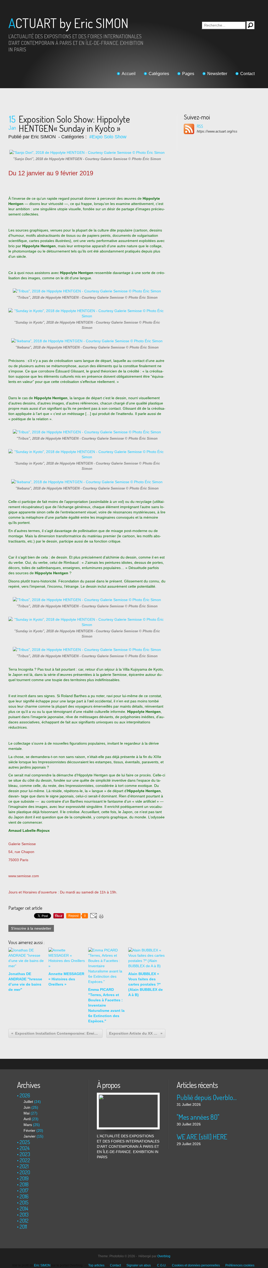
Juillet (28, 1101)
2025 (25, 1142)
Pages (188, 73)
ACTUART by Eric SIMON (68, 23)
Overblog (163, 1256)
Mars (28, 1125)
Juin (27, 1107)
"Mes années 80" (198, 1117)
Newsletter (217, 73)
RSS (200, 126)
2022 (25, 1160)
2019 (24, 1178)
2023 (25, 1154)
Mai (27, 1113)
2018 (24, 1184)
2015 (24, 1202)
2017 (24, 1190)
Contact (247, 73)
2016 (24, 1196)
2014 (24, 1208)
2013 (24, 1214)
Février (29, 1130)
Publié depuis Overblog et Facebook (208, 1097)
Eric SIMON (42, 1265)
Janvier (30, 1136)
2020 (25, 1172)
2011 (23, 1226)
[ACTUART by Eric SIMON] (128, 1095)
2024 (25, 1148)
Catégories (159, 73)
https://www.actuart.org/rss (217, 131)
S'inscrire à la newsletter (31, 928)
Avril (27, 1119)
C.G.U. (161, 1265)
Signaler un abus (139, 1265)
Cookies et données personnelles (196, 1265)
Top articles (96, 1265)
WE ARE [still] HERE (202, 1136)
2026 (25, 1095)
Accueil (129, 73)
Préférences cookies (239, 1265)
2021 (24, 1166)
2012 (24, 1220)
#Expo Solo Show (107, 136)
